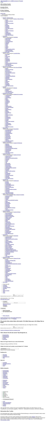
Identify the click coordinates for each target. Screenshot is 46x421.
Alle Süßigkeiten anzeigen (10, 207)
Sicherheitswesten (8, 147)
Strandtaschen (8, 232)
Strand (6, 172)
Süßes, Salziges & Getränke (8, 193)
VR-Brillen (7, 243)
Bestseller (5, 288)
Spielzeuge (7, 81)
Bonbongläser (8, 203)
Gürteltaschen (7, 218)
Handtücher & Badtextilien (10, 260)
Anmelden (5, 301)
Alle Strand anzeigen (9, 175)
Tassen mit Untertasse (9, 30)
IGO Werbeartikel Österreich (8, 399)
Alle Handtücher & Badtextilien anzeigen (13, 263)
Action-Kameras (8, 241)
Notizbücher (7, 60)
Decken (6, 259)
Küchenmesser (8, 268)
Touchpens (7, 188)
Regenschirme (8, 164)
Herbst (6, 44)
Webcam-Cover (8, 237)
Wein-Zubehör (8, 279)
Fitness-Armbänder (9, 242)
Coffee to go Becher (9, 21)
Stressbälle (7, 83)
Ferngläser (7, 159)
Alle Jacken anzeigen (9, 107)
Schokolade (7, 206)
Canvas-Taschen (8, 214)
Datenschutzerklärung (7, 402)
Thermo (6, 31)
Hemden (7, 103)
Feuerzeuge (7, 70)
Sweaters (7, 119)
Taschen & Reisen (6, 210)
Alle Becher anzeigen (9, 23)
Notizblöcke (7, 59)
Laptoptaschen (8, 222)
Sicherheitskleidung (9, 114)
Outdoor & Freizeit (6, 153)
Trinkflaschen (7, 32)
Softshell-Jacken (8, 106)
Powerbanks (7, 254)
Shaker (6, 22)
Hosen (6, 104)
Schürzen (4, 381)
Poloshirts (7, 111)
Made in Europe (6, 290)
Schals (6, 113)
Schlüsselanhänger (8, 79)
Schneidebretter (8, 270)
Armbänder (7, 96)
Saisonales (7, 42)
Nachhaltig (5, 286)
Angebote (5, 285)
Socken (6, 115)
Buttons (6, 68)
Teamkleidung (8, 123)
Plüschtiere (7, 78)
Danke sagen (7, 39)
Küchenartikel (8, 265)
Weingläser (7, 27)
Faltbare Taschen (8, 217)
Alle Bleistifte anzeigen (9, 185)
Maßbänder (7, 145)
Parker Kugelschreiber (9, 187)
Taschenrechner (8, 64)
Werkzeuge (7, 151)
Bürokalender (7, 88)
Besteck (6, 267)
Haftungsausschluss (6, 403)
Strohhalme (7, 271)
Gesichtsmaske (8, 132)
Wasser (6, 208)
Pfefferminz (7, 205)
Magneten (7, 275)
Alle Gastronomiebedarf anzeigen (11, 200)
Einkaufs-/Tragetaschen (9, 216)
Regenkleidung (8, 112)
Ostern (6, 45)
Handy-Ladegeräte (8, 246)
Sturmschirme (7, 165)
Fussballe (7, 169)
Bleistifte (7, 181)
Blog (4, 291)
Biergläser (7, 25)
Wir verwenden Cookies (5, 419)
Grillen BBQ (7, 163)
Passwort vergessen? (7, 303)
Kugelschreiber (8, 186)
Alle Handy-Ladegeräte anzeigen (11, 250)
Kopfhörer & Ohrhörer (9, 251)
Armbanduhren (8, 97)
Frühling (7, 43)
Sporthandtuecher (8, 262)
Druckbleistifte (8, 183)
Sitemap (4, 405)
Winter (6, 47)
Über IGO (5, 354)
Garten (6, 161)
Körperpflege (5, 127)
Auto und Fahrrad (8, 155)
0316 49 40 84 (3, 318)
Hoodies (6, 120)
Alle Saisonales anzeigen (10, 49)
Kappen (6, 108)
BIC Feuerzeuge (8, 71)
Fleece (6, 98)
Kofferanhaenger (8, 228)
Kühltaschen (7, 221)
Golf (6, 162)
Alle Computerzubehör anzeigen (11, 238)
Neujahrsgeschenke (9, 41)
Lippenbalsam (8, 136)
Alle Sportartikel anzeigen (10, 171)
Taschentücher (8, 138)
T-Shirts (6, 122)
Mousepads (7, 58)
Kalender (4, 86)
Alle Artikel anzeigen (9, 35)
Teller (6, 276)
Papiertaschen (7, 224)
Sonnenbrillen (8, 117)
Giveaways (7, 73)
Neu (4, 289)
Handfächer (7, 101)
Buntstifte (7, 182)
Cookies (4, 404)
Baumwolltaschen (8, 213)
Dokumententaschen (9, 215)
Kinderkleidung (8, 109)
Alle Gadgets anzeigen (9, 244)
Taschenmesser (8, 150)
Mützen (6, 110)
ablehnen (33, 416)
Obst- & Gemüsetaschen (9, 223)
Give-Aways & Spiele (7, 66)
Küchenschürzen (8, 274)
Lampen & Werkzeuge (7, 141)
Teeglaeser (7, 26)
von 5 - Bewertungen (9, 0)
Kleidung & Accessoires (7, 93)
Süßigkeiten (7, 202)
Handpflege (7, 134)
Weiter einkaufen (6, 315)
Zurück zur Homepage (4, 330)
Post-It (6, 62)
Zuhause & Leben (6, 257)
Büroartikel (7, 54)
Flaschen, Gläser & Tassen (8, 17)
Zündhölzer (7, 84)
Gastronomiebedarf (9, 195)
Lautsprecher (7, 253)
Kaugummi (7, 204)
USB (6, 255)
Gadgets (6, 240)
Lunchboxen (7, 269)
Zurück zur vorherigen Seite (14, 330)
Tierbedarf (7, 176)
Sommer (6, 46)
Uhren (6, 277)
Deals (1, 317)
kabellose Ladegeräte (9, 248)
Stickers (6, 82)
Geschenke (5, 36)
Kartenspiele (7, 74)
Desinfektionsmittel (9, 130)
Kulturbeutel (7, 135)
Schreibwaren (5, 179)
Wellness (7, 139)
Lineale (6, 57)
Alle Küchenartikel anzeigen (10, 273)
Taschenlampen (8, 149)
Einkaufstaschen (6, 384)
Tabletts (6, 199)
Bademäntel (7, 261)
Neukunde (5, 305)
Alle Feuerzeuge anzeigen (10, 72)
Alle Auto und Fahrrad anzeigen (11, 158)
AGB (4, 401)
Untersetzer (7, 278)
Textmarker (7, 191)
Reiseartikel (7, 227)
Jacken (6, 105)
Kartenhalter (7, 56)
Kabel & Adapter (8, 247)
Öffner (6, 272)
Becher (6, 19)
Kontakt (4, 364)
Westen (6, 125)
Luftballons (7, 77)
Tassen (6, 29)
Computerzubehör (8, 236)
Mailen (15, 318)
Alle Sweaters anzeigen (9, 121)
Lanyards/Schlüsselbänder (10, 76)
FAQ (4, 292)
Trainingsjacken (8, 124)
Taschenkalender (8, 91)
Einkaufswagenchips (9, 69)
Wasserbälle (7, 177)
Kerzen (6, 264)
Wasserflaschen (8, 33)
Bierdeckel (7, 196)
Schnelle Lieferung (8, 50)
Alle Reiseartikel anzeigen (10, 229)
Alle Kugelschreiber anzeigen (10, 189)
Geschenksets (7, 40)
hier (29, 418)
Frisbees (6, 160)
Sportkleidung (8, 118)
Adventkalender (8, 38)
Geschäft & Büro (6, 52)
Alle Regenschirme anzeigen (10, 167)
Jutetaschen (7, 219)
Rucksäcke (7, 230)
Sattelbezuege (7, 156)
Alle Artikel (5, 282)
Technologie (5, 234)
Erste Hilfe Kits (8, 131)
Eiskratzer (7, 144)
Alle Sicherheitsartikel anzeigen (11, 148)
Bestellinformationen (7, 363)
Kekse (6, 201)
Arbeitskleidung (8, 95)
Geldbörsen (7, 100)
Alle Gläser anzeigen (9, 28)
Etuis (6, 55)
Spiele (6, 80)
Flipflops (7, 99)
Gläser (6, 24)
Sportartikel (7, 168)
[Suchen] (12, 296)
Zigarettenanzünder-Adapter (10, 249)
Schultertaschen (8, 231)
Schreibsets (7, 190)
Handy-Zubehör (8, 245)
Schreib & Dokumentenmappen (11, 63)
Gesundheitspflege (8, 133)
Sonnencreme (7, 137)
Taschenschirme (8, 166)
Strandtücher (7, 174)
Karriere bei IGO (6, 356)
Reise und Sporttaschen (9, 226)
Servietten (7, 197)
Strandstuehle (7, 173)
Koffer (6, 220)
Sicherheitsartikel (8, 146)
